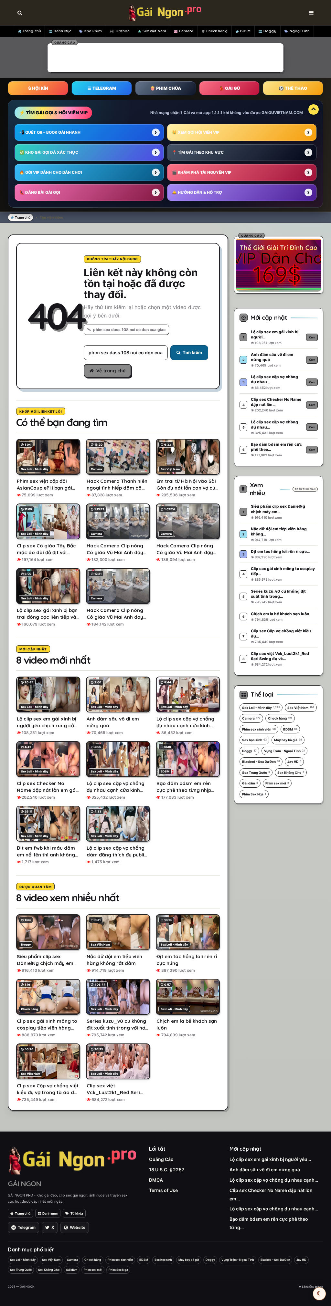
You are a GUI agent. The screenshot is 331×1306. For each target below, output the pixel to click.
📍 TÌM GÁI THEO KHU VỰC (198, 152)
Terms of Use (163, 1190)
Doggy (269, 31)
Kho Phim (93, 31)
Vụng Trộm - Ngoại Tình (284, 751)
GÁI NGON (24, 1183)
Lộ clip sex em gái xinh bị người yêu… (270, 1159)
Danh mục (50, 1213)
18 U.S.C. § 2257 (166, 1169)
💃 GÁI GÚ (229, 88)
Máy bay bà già (288, 740)
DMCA (156, 1180)
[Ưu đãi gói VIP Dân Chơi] (278, 264)
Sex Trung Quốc (256, 772)
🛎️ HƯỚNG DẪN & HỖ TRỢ (197, 192)
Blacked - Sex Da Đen (261, 761)
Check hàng (217, 31)
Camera (186, 31)
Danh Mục (62, 31)
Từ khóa (76, 1213)
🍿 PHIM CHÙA (165, 88)
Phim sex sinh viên (259, 729)
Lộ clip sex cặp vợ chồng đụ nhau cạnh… (274, 1180)
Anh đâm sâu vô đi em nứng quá (265, 1169)
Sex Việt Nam (154, 31)
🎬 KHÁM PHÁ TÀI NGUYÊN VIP (201, 172)
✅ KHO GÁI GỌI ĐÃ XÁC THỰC (48, 152)
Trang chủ (32, 31)
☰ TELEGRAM (102, 88)
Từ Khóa (122, 31)
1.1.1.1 (217, 112)
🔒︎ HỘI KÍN (38, 88)
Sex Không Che (290, 772)
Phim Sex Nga (254, 794)
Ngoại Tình (300, 31)
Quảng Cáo (161, 1159)
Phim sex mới (277, 783)
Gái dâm (250, 783)
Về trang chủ (110, 371)
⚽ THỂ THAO (293, 88)
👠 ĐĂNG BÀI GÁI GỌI (39, 192)
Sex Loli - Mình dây (261, 708)
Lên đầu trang (312, 1287)
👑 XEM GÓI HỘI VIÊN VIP (195, 132)
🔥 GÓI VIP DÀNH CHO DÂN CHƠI (50, 172)
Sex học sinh (254, 740)
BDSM (245, 31)
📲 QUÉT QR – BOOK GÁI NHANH (49, 132)
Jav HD (294, 761)
